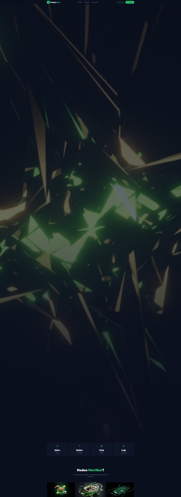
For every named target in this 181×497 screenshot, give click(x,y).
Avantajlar (86, 2)
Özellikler (79, 2)
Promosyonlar (95, 2)
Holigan (55, 2)
